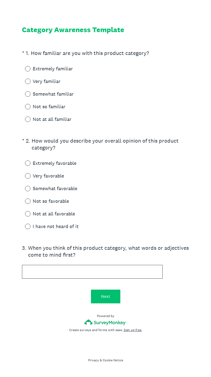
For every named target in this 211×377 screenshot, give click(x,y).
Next (105, 296)
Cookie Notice (113, 360)
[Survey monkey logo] (105, 322)
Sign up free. (133, 330)
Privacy (93, 360)
